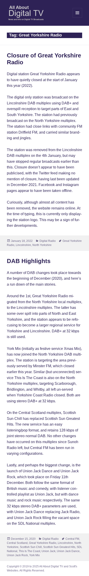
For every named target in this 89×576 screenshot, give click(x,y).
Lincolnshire (23, 245)
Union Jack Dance (68, 551)
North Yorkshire (42, 245)
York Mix (34, 555)
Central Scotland (17, 543)
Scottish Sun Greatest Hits (59, 547)
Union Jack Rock (17, 555)
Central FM (72, 538)
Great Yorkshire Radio (42, 543)
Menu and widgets (77, 17)
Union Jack (48, 551)
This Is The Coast (29, 551)
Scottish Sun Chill (31, 547)
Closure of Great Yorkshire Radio (44, 59)
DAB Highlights (28, 261)
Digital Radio (47, 241)
